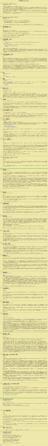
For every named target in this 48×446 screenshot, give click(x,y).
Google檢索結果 (6, 84)
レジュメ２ (7, 46)
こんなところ (10, 429)
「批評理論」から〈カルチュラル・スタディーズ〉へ (11, 45)
